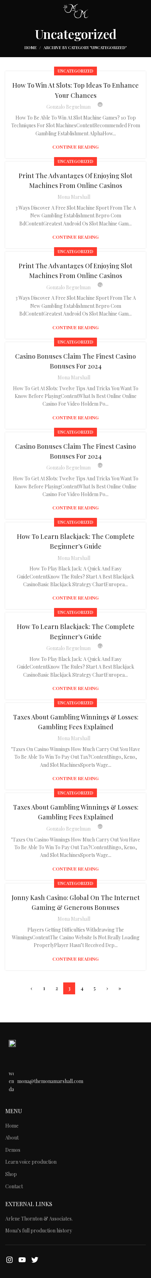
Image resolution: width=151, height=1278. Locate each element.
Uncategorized (75, 71)
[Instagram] (9, 1260)
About (12, 1137)
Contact (14, 1186)
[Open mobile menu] (8, 11)
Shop (11, 1174)
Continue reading (75, 146)
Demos (12, 1150)
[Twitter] (35, 1260)
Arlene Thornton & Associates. (39, 1218)
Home (30, 47)
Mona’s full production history (38, 1230)
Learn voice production (31, 1161)
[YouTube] (22, 1260)
